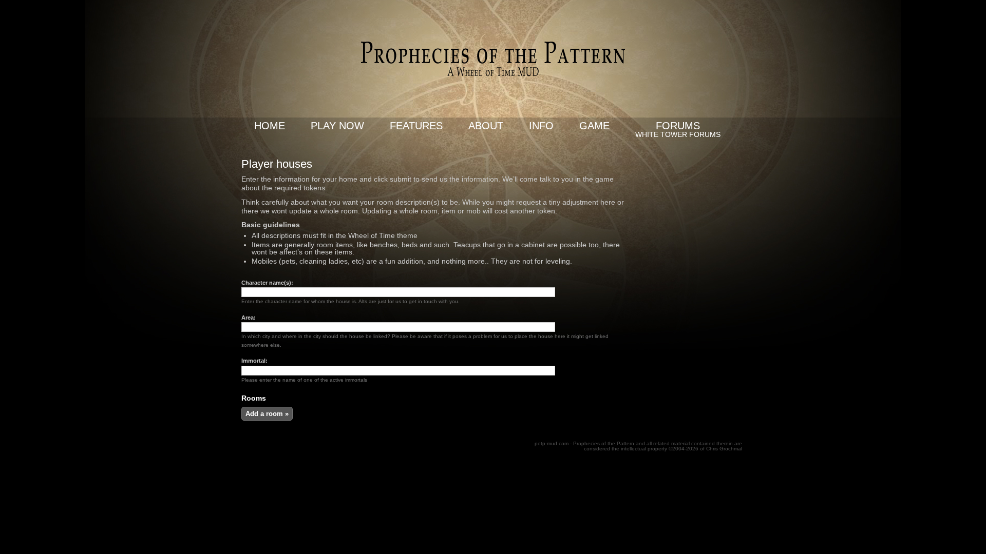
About (485, 126)
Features (416, 126)
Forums (678, 126)
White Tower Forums (677, 134)
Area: (248, 317)
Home (269, 126)
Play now (337, 126)
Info (541, 126)
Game (594, 126)
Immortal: (254, 361)
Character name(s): (267, 283)
